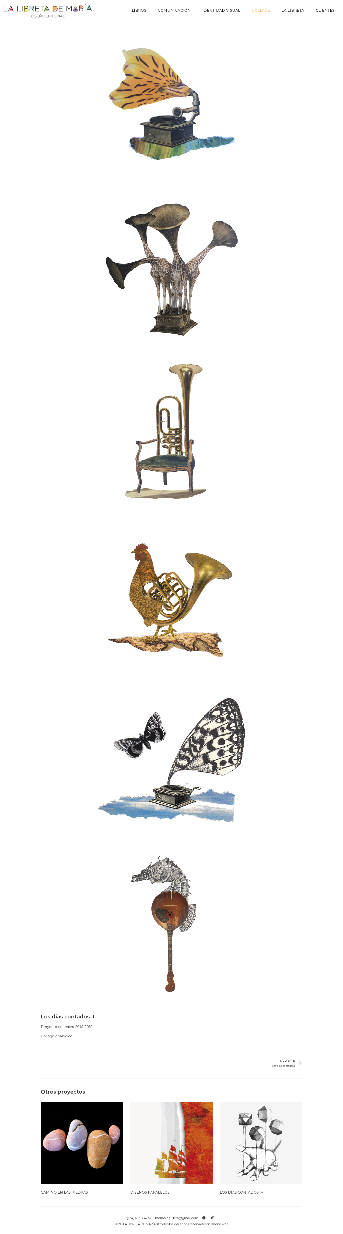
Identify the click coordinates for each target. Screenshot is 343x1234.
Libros (139, 10)
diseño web (220, 1224)
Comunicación (174, 10)
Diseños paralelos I (151, 1192)
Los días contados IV (241, 1192)
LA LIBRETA (293, 10)
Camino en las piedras (64, 1192)
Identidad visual (221, 10)
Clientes (325, 10)
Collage (261, 10)
